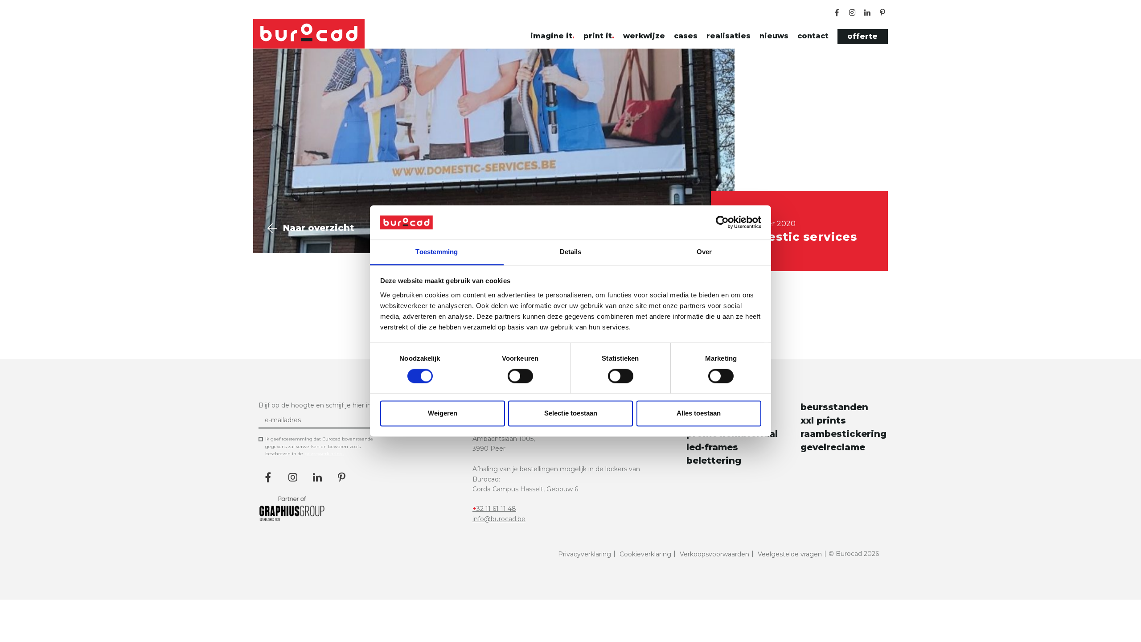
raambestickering (841, 433)
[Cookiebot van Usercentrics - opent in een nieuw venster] (722, 222)
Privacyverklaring (584, 554)
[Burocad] (309, 34)
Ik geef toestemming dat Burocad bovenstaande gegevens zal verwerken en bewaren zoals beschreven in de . (319, 446)
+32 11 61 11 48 (494, 509)
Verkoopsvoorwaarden (714, 554)
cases (686, 36)
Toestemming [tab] (436, 251)
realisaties (728, 36)
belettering (713, 460)
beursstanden (834, 407)
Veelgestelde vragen (790, 554)
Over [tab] (704, 251)
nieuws (773, 36)
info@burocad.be (498, 519)
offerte (862, 36)
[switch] (520, 376)
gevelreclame (832, 447)
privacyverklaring (323, 454)
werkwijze (644, 36)
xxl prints (823, 420)
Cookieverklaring (645, 554)
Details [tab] (571, 251)
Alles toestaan (699, 413)
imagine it (551, 36)
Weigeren (442, 413)
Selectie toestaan (570, 413)
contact (813, 36)
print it (597, 36)
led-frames (712, 447)
